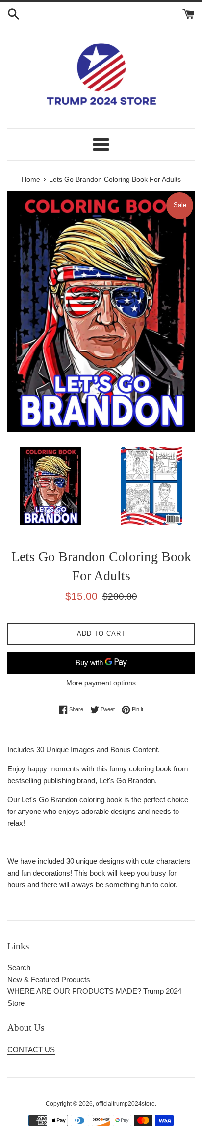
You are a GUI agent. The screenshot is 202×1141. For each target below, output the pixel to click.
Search (18, 968)
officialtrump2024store (125, 1103)
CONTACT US (31, 1049)
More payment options (101, 683)
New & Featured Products (48, 979)
